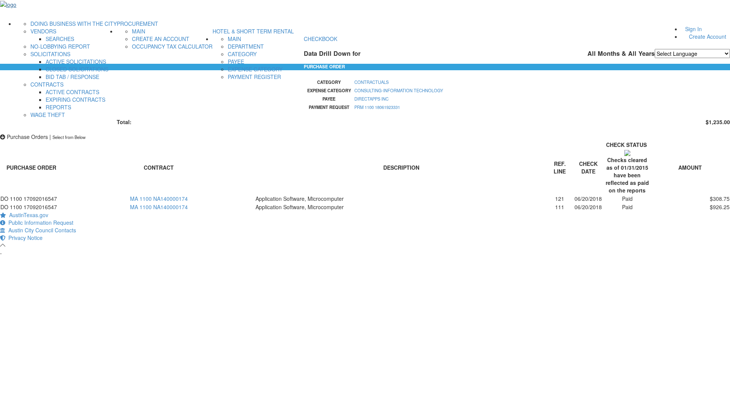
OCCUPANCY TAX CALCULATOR (172, 46)
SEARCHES (60, 39)
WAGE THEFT (47, 114)
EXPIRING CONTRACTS (75, 99)
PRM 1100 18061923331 (377, 107)
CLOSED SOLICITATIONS (77, 69)
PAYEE (236, 61)
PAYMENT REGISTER (254, 76)
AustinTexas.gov (27, 215)
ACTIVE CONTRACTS (72, 92)
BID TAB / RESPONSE (72, 76)
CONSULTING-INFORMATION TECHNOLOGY (398, 90)
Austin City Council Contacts (40, 230)
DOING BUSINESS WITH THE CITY (73, 23)
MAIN (138, 31)
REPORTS (58, 107)
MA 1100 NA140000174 (159, 198)
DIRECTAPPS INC (371, 99)
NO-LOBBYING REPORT (60, 46)
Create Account (707, 36)
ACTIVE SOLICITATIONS (76, 61)
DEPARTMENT (246, 46)
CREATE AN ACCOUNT (160, 39)
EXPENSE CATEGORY (255, 69)
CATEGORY (242, 54)
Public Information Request (39, 222)
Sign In (693, 29)
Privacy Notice (24, 237)
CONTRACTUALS (371, 82)
